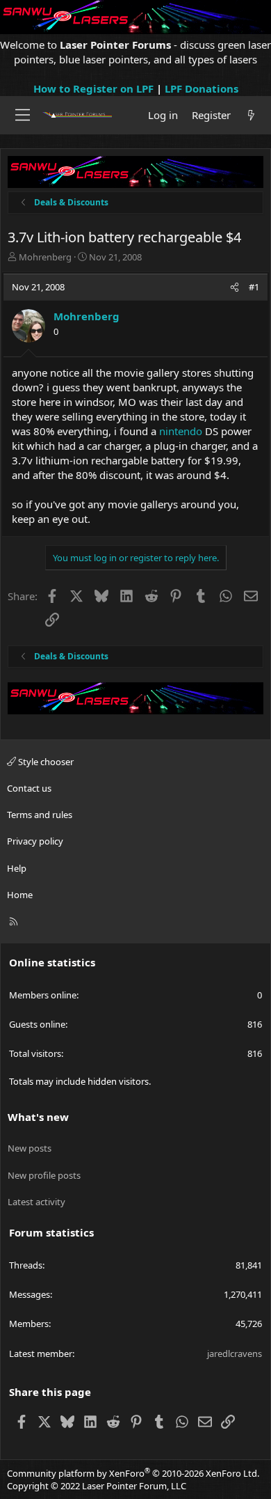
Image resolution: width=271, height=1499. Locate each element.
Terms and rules (39, 814)
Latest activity (36, 1201)
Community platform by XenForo (133, 1473)
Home (20, 894)
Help (16, 868)
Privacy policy (35, 841)
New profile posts (44, 1175)
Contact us (29, 788)
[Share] (234, 286)
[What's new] (251, 115)
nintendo (180, 431)
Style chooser (45, 761)
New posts (29, 1148)
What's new (38, 1117)
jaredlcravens (234, 1353)
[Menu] (22, 115)
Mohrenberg (45, 257)
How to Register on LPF (93, 88)
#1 (254, 287)
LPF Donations (201, 88)
